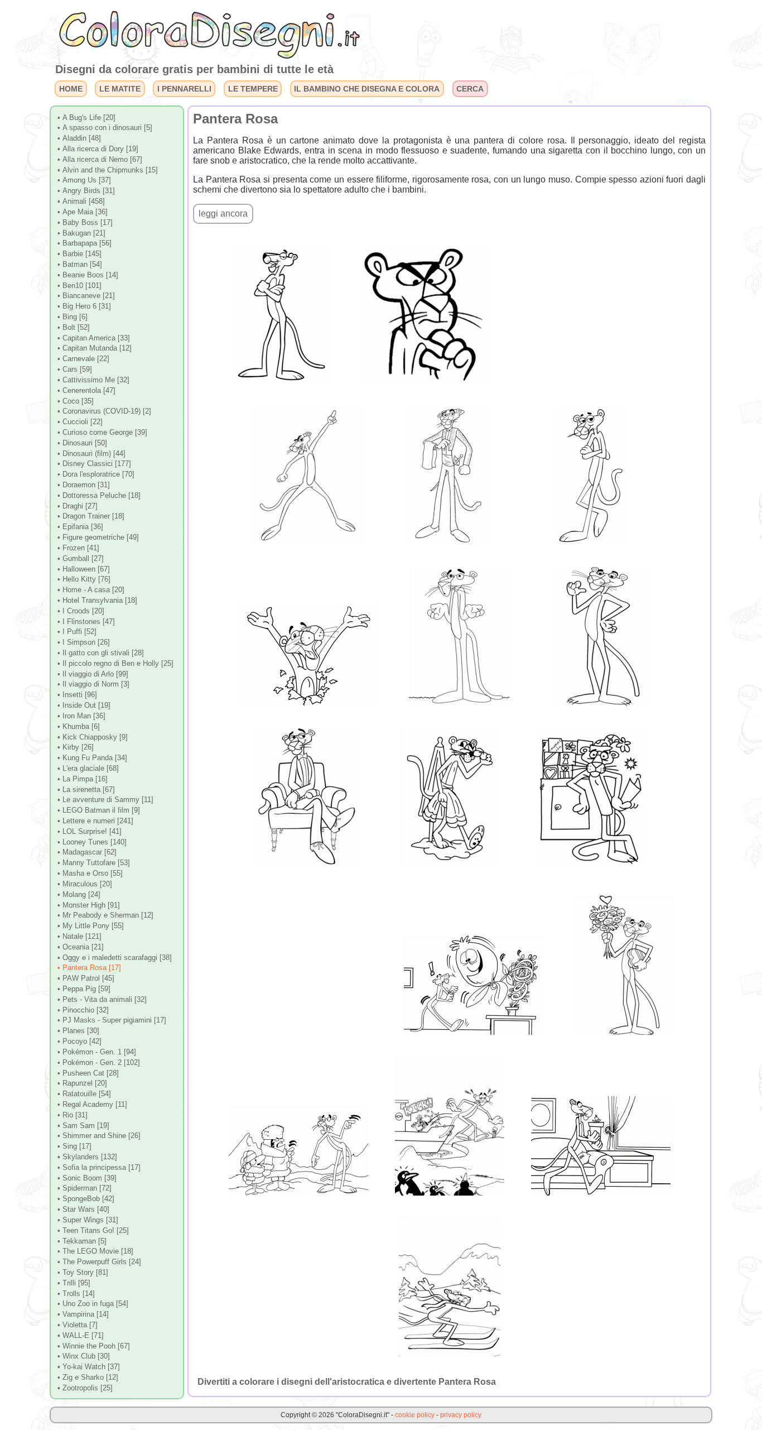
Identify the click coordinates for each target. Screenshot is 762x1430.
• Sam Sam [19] (83, 1125)
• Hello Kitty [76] (83, 579)
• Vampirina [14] (83, 1314)
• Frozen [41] (78, 548)
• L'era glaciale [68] (88, 768)
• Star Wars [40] (83, 1209)
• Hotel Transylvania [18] (97, 600)
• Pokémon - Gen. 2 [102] (98, 1062)
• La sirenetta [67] (86, 789)
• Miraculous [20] (84, 884)
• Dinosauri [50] (82, 443)
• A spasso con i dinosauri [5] (104, 127)
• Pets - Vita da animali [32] (102, 999)
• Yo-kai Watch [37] (88, 1366)
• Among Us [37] (84, 180)
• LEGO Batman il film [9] (98, 810)
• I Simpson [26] (83, 642)
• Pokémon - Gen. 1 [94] (96, 1052)
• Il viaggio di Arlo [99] (92, 674)
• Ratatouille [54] (84, 1094)
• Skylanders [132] (87, 1157)
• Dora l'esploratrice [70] (95, 474)
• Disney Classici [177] (94, 463)
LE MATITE (120, 88)
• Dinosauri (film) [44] (91, 453)
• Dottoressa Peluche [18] (99, 495)
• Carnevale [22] (83, 358)
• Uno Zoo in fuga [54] (92, 1303)
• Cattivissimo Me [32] (93, 380)
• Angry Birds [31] (86, 190)
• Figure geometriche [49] (98, 537)
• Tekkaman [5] (82, 1241)
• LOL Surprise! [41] (89, 831)
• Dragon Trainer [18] (90, 516)
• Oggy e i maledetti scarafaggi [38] (114, 957)
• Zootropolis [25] (85, 1388)
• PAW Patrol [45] (85, 978)
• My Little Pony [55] (90, 926)
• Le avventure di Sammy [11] (105, 799)
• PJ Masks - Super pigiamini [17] (111, 1020)
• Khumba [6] (78, 726)
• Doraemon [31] (83, 485)
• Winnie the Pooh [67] (93, 1346)
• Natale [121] (79, 936)
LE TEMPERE (253, 88)
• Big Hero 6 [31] (84, 306)
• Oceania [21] (80, 947)
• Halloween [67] (83, 569)
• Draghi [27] (77, 506)
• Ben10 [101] (79, 285)
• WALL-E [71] (80, 1335)
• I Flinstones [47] (86, 621)
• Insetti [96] (77, 694)
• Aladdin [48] (79, 138)
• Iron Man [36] (81, 716)
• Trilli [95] (73, 1283)
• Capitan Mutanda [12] (94, 348)
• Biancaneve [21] (86, 295)
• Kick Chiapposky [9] (92, 737)
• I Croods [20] (80, 611)
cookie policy (415, 1415)
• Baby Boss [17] (85, 222)
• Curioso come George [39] (102, 432)
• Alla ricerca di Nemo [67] (99, 159)
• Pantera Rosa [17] (89, 967)
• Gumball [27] (80, 558)
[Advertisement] (593, 306)
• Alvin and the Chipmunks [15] (107, 170)
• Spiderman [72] (84, 1188)
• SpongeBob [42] (85, 1198)
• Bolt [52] (73, 327)
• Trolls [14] (76, 1293)
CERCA (470, 88)
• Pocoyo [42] (79, 1041)
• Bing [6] (72, 317)
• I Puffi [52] (77, 631)
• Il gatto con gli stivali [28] (100, 653)
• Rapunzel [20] (82, 1083)
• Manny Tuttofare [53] (93, 862)
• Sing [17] (74, 1146)
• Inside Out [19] (83, 705)
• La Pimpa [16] (82, 779)
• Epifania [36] (80, 526)
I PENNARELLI (184, 88)
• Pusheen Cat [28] (88, 1073)
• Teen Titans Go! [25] (93, 1230)
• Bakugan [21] (81, 233)
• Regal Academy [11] (92, 1104)
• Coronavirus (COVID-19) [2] (104, 411)
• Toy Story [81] (82, 1272)
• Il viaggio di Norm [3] (93, 684)
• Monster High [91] (88, 905)
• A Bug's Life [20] (86, 117)
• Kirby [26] (75, 747)
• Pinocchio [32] (83, 1010)
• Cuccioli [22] (80, 422)
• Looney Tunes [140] (92, 842)
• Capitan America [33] (93, 338)
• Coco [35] (75, 401)
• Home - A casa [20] (90, 590)
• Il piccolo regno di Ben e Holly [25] (115, 663)
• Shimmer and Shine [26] (99, 1135)
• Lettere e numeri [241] (95, 821)
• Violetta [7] (77, 1325)
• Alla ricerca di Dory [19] (97, 149)
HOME (71, 88)
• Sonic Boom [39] (87, 1178)
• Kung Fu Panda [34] (92, 758)
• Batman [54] (79, 264)
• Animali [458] (81, 201)
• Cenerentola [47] (86, 390)
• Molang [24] (78, 894)
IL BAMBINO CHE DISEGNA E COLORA (367, 88)
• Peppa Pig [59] (83, 989)
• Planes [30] (78, 1030)
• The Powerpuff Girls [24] (99, 1262)
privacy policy (460, 1415)
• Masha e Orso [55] (90, 873)
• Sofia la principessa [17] (99, 1167)
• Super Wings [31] (87, 1220)
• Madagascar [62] (87, 852)
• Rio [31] (72, 1115)
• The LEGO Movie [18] (95, 1251)
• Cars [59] (74, 369)
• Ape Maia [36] (82, 212)
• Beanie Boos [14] (87, 275)
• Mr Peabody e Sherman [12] (105, 915)
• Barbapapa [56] (84, 243)
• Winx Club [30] (83, 1356)
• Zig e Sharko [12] (87, 1377)
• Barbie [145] (79, 253)
